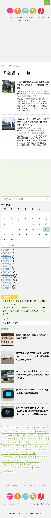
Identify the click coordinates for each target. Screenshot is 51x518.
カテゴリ (5, 319)
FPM (4, 431)
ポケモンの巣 (40, 449)
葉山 (32, 457)
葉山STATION (42, 457)
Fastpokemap (41, 428)
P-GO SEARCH (21, 431)
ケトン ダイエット (31, 439)
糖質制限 (24, 457)
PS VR (15, 486)
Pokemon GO (20, 435)
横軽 (44, 94)
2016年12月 (7, 274)
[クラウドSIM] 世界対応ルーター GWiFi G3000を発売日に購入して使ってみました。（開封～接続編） (32, 411)
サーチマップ (17, 446)
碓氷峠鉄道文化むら (10, 457)
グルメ (23, 486)
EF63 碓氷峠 (14, 428)
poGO (32, 431)
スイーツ (28, 446)
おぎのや (31, 435)
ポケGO (17, 449)
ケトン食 (24, 442)
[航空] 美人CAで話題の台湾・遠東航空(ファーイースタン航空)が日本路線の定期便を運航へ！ (32, 356)
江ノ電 (24, 453)
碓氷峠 (32, 453)
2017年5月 (6, 261)
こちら (11, 304)
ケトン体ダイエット (10, 442)
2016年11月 (6, 277)
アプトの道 (31, 94)
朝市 (7, 486)
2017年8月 (6, 253)
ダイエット (6, 449)
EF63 (4, 428)
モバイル (34, 128)
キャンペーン (7, 439)
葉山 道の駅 (7, 468)
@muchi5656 (24, 307)
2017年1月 (6, 272)
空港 (36, 133)
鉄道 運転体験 (7, 471)
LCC (10, 431)
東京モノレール (27, 133)
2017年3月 (6, 266)
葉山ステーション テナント (12, 464)
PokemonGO (7, 435)
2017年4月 (6, 264)
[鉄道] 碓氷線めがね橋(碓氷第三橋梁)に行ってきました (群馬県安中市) (33, 85)
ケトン (18, 439)
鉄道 (46, 91)
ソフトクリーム (41, 446)
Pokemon (40, 431)
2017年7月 (6, 255)
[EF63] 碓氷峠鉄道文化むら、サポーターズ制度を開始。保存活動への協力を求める (33, 374)
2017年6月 (6, 258)
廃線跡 (39, 94)
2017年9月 (6, 250)
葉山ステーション (21, 460)
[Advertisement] (25, 43)
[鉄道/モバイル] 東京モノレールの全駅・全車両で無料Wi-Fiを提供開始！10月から (33, 122)
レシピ (5, 453)
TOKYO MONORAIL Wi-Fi (29, 131)
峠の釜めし (14, 453)
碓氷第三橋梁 (26, 96)
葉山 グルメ (7, 460)
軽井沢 (16, 468)
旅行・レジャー (37, 91)
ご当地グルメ (43, 435)
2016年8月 (6, 285)
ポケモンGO (27, 449)
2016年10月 (7, 280)
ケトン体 (44, 439)
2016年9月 (6, 283)
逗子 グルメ (26, 468)
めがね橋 (22, 94)
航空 (36, 486)
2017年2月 (6, 269)
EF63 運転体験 (27, 428)
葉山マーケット (32, 464)
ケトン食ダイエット (38, 442)
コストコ (5, 446)
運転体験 (37, 468)
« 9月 (11, 245)
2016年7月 (6, 288)
